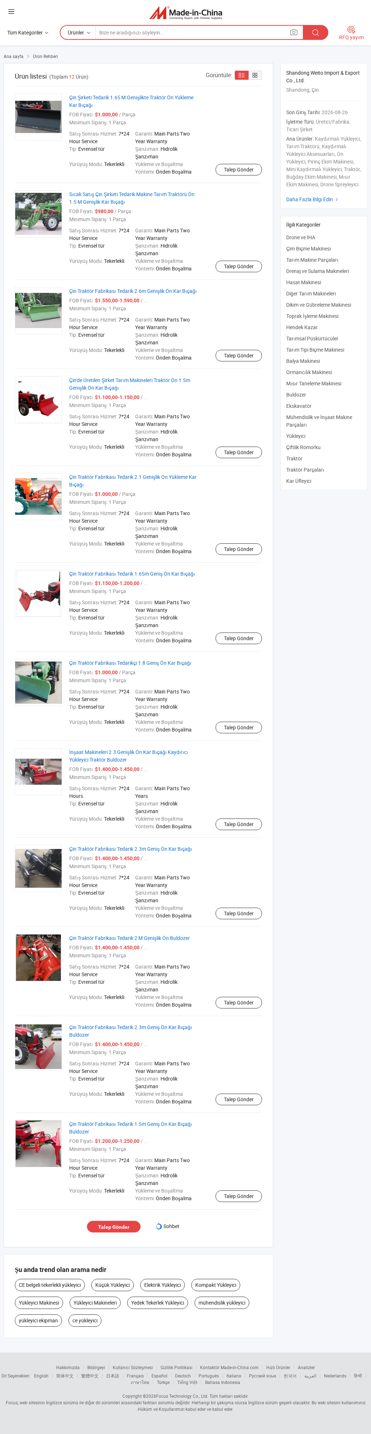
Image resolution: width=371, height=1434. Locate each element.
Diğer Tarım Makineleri (311, 293)
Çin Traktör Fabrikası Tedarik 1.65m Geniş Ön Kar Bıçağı (132, 573)
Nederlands (335, 1376)
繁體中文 (90, 1376)
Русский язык (262, 1376)
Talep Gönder (239, 169)
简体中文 (65, 1376)
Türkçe (163, 1382)
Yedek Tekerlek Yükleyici (157, 1302)
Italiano (233, 1376)
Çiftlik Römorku (303, 447)
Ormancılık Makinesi (309, 372)
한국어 (290, 1376)
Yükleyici (295, 435)
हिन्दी (358, 1376)
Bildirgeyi (96, 1367)
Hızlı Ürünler (278, 1367)
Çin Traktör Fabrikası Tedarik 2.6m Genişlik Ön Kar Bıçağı (133, 290)
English (41, 1376)
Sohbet (171, 1226)
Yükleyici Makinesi (39, 1302)
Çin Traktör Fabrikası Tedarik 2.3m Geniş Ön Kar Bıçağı (130, 848)
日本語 (112, 1376)
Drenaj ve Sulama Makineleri (317, 271)
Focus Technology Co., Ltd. (182, 1396)
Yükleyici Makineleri (95, 1302)
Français (135, 1376)
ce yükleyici (84, 1320)
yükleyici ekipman (38, 1320)
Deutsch (183, 1376)
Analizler (306, 1367)
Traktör (294, 458)
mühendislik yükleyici (222, 1302)
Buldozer (296, 394)
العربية (310, 1376)
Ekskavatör (299, 405)
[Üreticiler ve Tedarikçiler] (185, 12)
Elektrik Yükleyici (162, 1284)
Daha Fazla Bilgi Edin (313, 199)
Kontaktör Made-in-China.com (229, 1367)
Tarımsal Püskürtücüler (312, 338)
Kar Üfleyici (298, 480)
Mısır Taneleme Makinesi (313, 383)
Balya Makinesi (303, 360)
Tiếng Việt (187, 1382)
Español (159, 1376)
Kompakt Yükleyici (215, 1284)
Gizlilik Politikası (176, 1367)
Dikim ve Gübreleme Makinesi (318, 304)
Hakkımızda (68, 1367)
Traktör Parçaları (305, 469)
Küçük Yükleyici (112, 1284)
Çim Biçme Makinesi (308, 248)
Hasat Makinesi (303, 282)
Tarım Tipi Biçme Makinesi (315, 349)
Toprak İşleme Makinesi (312, 315)
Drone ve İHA (300, 237)
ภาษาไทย (140, 1382)
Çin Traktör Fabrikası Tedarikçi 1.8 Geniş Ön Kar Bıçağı (130, 662)
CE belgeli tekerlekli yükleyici (50, 1284)
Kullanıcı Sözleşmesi (133, 1367)
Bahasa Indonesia (222, 1382)
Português (209, 1376)
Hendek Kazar (302, 327)
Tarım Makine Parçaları (312, 259)
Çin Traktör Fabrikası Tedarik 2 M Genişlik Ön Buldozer (129, 937)
